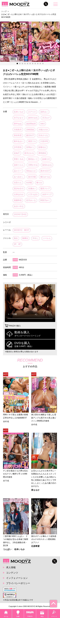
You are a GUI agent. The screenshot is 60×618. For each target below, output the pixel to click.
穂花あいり (33, 159)
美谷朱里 (18, 135)
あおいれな (19, 206)
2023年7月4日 (20, 214)
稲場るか (42, 147)
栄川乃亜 (32, 177)
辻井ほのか (19, 194)
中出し (35, 238)
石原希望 (35, 546)
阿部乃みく (45, 200)
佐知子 (17, 153)
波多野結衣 (31, 124)
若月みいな (31, 200)
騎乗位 (25, 238)
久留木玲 (44, 141)
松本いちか (19, 112)
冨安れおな (47, 165)
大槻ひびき (43, 129)
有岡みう (30, 147)
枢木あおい (19, 141)
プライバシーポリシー (18, 583)
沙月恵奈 (18, 147)
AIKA (42, 124)
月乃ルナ (46, 118)
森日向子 (30, 135)
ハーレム (47, 238)
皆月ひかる (29, 153)
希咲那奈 (42, 153)
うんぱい (7, 549)
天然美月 (18, 129)
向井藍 (29, 182)
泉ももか (35, 490)
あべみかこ (19, 177)
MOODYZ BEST (21, 230)
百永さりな (43, 135)
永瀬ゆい (32, 188)
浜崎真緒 (30, 129)
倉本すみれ (33, 118)
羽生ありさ (31, 171)
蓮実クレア (45, 188)
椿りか (39, 182)
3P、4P (17, 244)
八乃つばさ (33, 194)
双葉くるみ (19, 159)
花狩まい (44, 112)
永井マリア (47, 194)
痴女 (16, 238)
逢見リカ (32, 141)
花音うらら (19, 165)
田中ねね (18, 124)
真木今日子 (45, 171)
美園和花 (18, 200)
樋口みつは (45, 177)
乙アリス (32, 112)
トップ (4, 11)
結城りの (46, 159)
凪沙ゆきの (19, 188)
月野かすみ (33, 165)
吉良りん (18, 182)
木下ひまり (19, 118)
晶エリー (18, 171)
